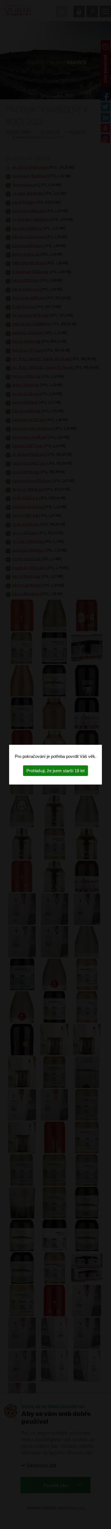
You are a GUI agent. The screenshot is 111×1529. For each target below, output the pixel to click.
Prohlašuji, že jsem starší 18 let (55, 770)
